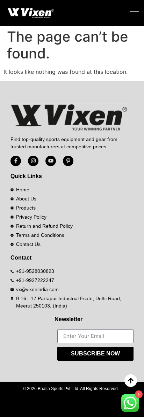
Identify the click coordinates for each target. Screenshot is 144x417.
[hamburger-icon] (134, 13)
